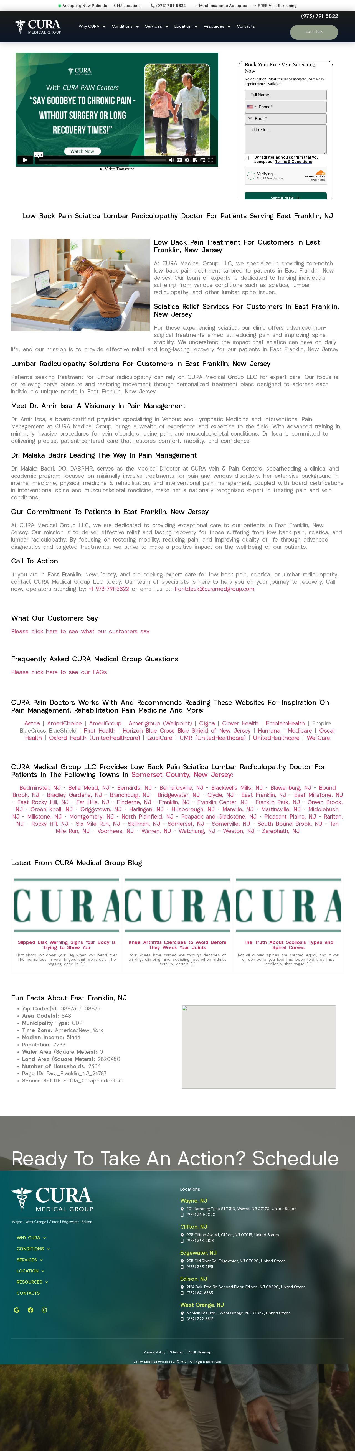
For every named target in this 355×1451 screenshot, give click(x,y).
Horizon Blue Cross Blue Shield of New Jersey (187, 731)
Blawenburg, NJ (290, 788)
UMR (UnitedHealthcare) (212, 738)
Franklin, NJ (174, 802)
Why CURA (89, 27)
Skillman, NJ (144, 824)
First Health (99, 731)
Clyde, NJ (220, 795)
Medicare (300, 731)
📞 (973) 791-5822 (168, 5)
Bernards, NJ (134, 788)
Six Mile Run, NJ (98, 824)
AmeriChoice (64, 724)
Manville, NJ (237, 810)
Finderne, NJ (134, 802)
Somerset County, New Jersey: (182, 775)
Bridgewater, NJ (179, 795)
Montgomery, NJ (91, 817)
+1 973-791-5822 (109, 589)
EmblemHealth (285, 724)
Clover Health (240, 724)
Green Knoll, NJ (52, 810)
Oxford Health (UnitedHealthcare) (94, 738)
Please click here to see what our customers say (80, 632)
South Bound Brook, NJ (290, 824)
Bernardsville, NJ (181, 788)
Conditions (122, 27)
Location (182, 27)
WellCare (318, 738)
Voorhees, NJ (115, 831)
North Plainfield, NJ (147, 817)
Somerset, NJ (186, 824)
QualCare (159, 738)
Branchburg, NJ (130, 795)
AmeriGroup (105, 724)
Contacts (246, 27)
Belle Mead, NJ (88, 788)
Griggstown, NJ (100, 810)
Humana (269, 731)
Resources (214, 27)
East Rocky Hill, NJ (43, 802)
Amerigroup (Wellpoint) (160, 724)
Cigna (207, 724)
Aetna (32, 724)
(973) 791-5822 (319, 16)
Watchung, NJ (197, 831)
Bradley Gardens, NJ (74, 795)
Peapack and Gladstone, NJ (219, 817)
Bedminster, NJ (39, 788)
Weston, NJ (238, 831)
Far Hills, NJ (92, 802)
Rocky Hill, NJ (49, 824)
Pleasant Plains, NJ (290, 817)
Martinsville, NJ (281, 810)
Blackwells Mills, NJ (237, 788)
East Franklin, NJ (263, 795)
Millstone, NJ (44, 817)
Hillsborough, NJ (193, 810)
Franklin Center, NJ (222, 802)
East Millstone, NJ (318, 795)
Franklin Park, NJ (277, 802)
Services (153, 27)
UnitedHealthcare (276, 738)
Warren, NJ (156, 831)
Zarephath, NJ (281, 831)
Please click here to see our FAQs (59, 672)
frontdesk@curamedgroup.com (214, 589)
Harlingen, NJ (146, 810)
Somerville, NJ (231, 824)
